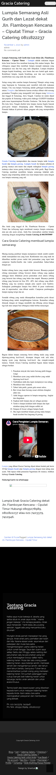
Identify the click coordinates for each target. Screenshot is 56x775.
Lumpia (31, 60)
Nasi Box (24, 760)
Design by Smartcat (27, 768)
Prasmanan (42, 760)
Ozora (32, 760)
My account (12, 760)
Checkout (41, 752)
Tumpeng (17, 763)
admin (26, 45)
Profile (8, 763)
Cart (17, 752)
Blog (11, 752)
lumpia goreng (17, 163)
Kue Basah (42, 757)
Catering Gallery (28, 752)
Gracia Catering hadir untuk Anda (21, 757)
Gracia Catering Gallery (27, 755)
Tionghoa (11, 90)
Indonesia (50, 93)
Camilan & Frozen (11, 537)
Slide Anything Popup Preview (37, 763)
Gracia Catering (15, 3)
